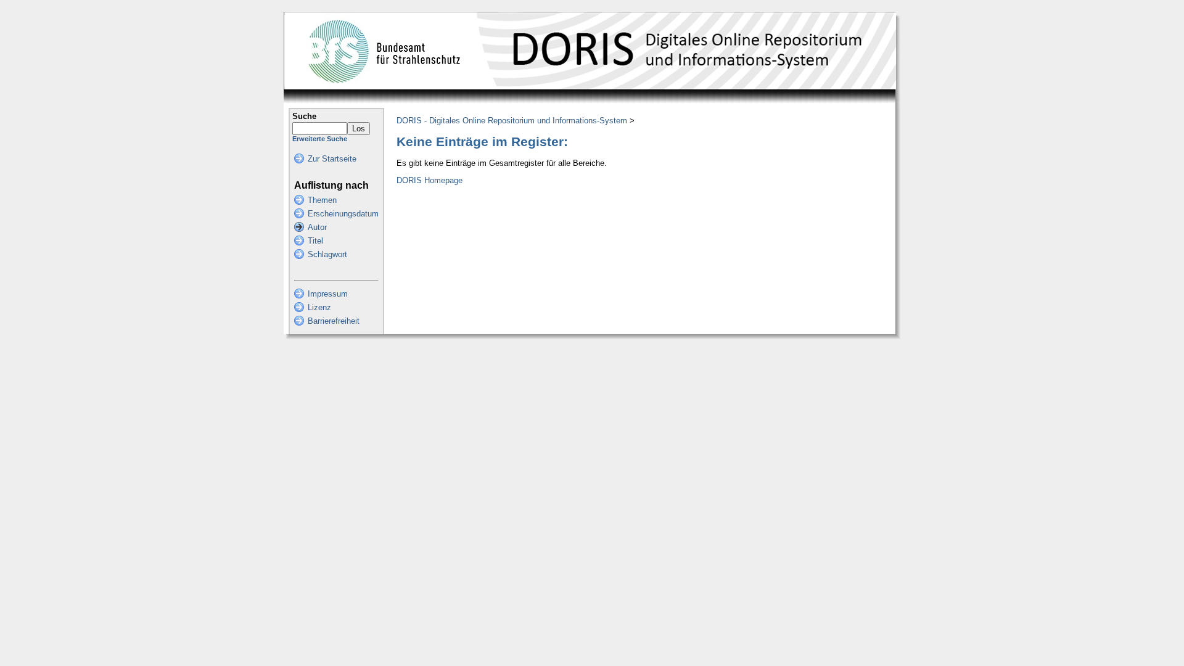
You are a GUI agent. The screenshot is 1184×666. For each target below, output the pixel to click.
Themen (322, 200)
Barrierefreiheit (334, 321)
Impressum (328, 293)
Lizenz (319, 307)
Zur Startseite (332, 158)
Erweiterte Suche (319, 138)
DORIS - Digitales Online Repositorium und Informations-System (512, 120)
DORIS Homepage (429, 180)
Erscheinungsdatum (343, 213)
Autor (317, 227)
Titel (315, 240)
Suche (304, 116)
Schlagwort (327, 254)
